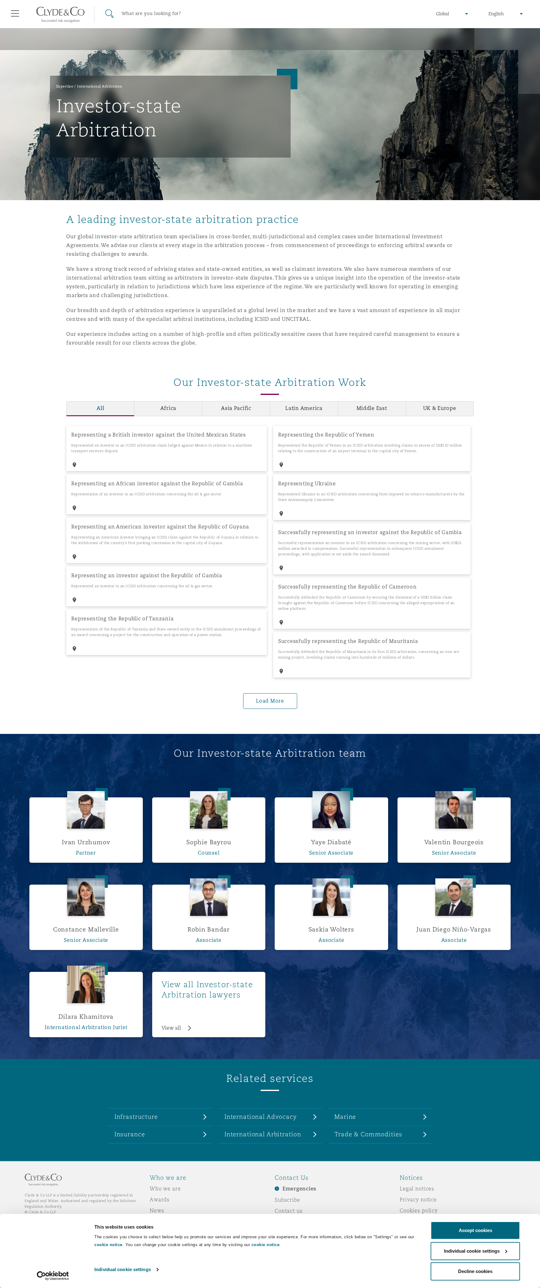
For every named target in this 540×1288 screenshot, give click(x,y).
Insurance (129, 1134)
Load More (270, 701)
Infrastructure (136, 1116)
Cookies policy (419, 1210)
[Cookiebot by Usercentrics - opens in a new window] (53, 1275)
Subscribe (287, 1200)
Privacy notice (418, 1199)
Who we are (165, 1188)
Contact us (289, 1211)
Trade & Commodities (368, 1134)
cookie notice (108, 1244)
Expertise (64, 86)
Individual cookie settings (122, 1269)
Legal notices (417, 1188)
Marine (345, 1116)
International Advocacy (260, 1116)
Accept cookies (475, 1230)
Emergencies (299, 1188)
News (157, 1210)
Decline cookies (475, 1271)
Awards (160, 1199)
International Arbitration (99, 86)
